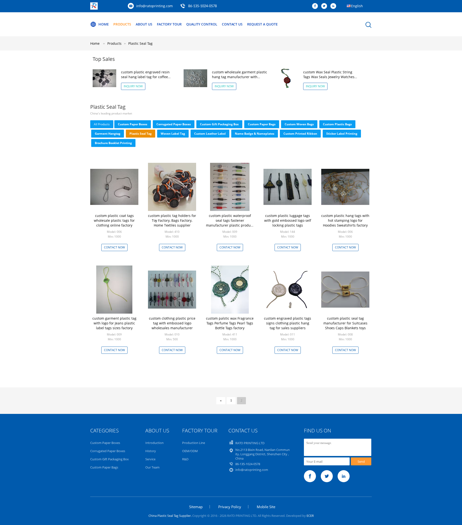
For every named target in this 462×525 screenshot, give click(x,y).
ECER (310, 515)
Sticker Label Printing (341, 134)
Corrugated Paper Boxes (173, 124)
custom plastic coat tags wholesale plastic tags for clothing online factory (114, 220)
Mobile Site (266, 506)
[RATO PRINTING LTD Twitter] (325, 6)
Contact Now (114, 247)
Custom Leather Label (210, 134)
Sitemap (196, 506)
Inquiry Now (133, 86)
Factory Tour (169, 24)
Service (150, 459)
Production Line (193, 443)
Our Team (152, 467)
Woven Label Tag (173, 134)
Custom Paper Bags (262, 124)
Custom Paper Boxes (132, 124)
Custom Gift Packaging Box (219, 124)
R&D (185, 459)
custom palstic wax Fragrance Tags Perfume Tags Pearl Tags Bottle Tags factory (230, 323)
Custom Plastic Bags (337, 124)
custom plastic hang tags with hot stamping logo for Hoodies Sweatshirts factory (345, 220)
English (357, 6)
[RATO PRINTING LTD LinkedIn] (334, 6)
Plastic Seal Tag (140, 43)
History (150, 451)
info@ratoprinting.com (154, 6)
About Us (144, 24)
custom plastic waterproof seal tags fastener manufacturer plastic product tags (230, 222)
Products (122, 24)
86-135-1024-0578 (202, 6)
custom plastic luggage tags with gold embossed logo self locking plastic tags (287, 220)
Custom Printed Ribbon (300, 134)
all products (102, 124)
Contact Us (232, 24)
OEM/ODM (190, 451)
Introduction (154, 443)
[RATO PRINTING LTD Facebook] (316, 6)
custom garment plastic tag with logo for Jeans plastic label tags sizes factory (114, 323)
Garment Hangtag (107, 134)
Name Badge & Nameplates (254, 134)
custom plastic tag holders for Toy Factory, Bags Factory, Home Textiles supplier (172, 220)
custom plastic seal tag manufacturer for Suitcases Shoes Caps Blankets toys (345, 323)
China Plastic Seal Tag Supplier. (170, 515)
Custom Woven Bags (299, 124)
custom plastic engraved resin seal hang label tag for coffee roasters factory (145, 77)
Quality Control (201, 24)
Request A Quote (262, 24)
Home (103, 24)
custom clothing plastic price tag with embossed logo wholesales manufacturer (172, 323)
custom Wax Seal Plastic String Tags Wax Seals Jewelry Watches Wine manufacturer (328, 77)
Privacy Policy (229, 506)
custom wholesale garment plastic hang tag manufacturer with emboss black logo (239, 77)
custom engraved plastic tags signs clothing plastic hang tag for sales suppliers (287, 323)
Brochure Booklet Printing (113, 143)
